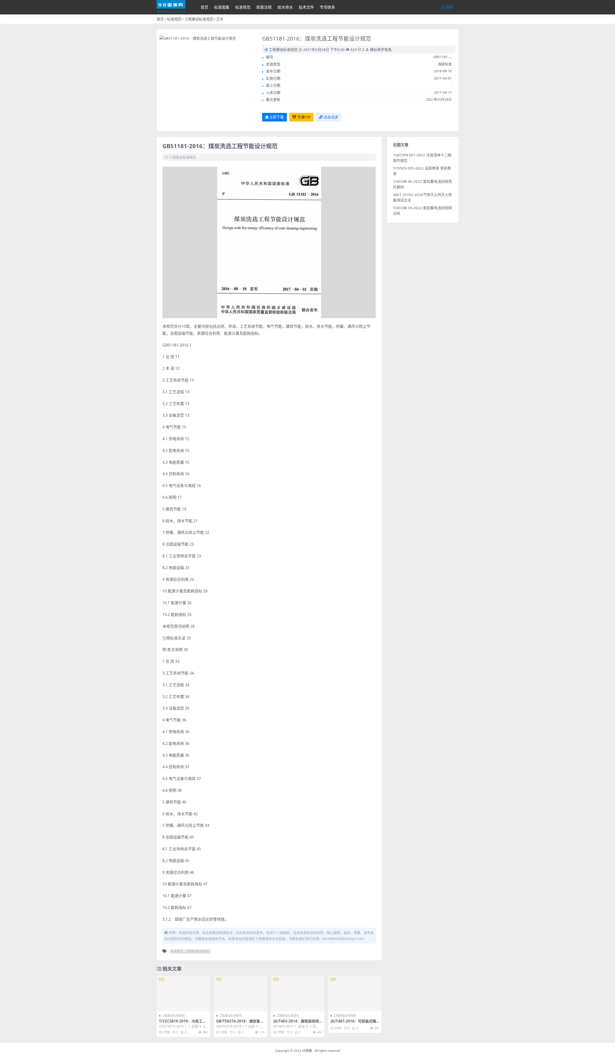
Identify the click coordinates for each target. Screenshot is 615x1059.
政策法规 (264, 7)
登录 (449, 7)
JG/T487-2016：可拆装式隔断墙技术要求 (353, 1023)
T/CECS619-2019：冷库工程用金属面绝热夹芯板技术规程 (182, 1023)
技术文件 (306, 7)
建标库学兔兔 (380, 49)
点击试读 (331, 117)
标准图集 (221, 7)
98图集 (307, 1050)
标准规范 (243, 7)
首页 (204, 7)
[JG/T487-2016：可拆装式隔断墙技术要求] (354, 993)
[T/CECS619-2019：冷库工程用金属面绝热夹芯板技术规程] (183, 993)
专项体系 (327, 7)
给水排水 (285, 7)
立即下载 (276, 117)
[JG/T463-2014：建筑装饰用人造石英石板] (297, 993)
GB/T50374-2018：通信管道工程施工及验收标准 (240, 1023)
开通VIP (303, 117)
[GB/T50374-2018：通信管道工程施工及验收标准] (240, 993)
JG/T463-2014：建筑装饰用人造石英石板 (296, 1023)
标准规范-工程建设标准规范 (190, 951)
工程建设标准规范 (198, 19)
